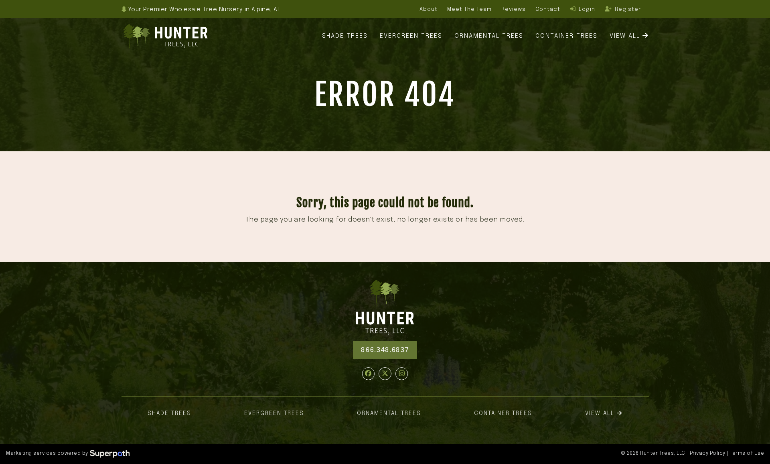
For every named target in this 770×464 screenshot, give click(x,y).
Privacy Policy (707, 453)
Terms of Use (746, 453)
